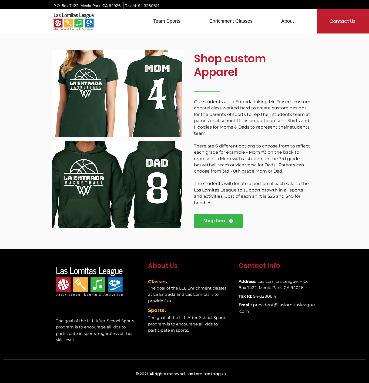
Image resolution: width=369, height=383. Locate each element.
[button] (167, 21)
